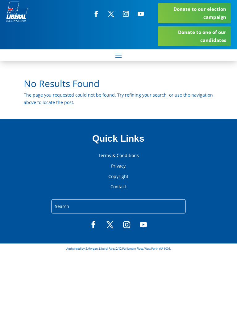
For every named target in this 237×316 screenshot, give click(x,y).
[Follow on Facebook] (96, 14)
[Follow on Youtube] (141, 14)
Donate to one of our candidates (202, 36)
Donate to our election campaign (199, 13)
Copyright (118, 176)
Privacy (118, 166)
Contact (118, 186)
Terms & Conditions (118, 155)
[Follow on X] (111, 14)
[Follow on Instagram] (126, 14)
